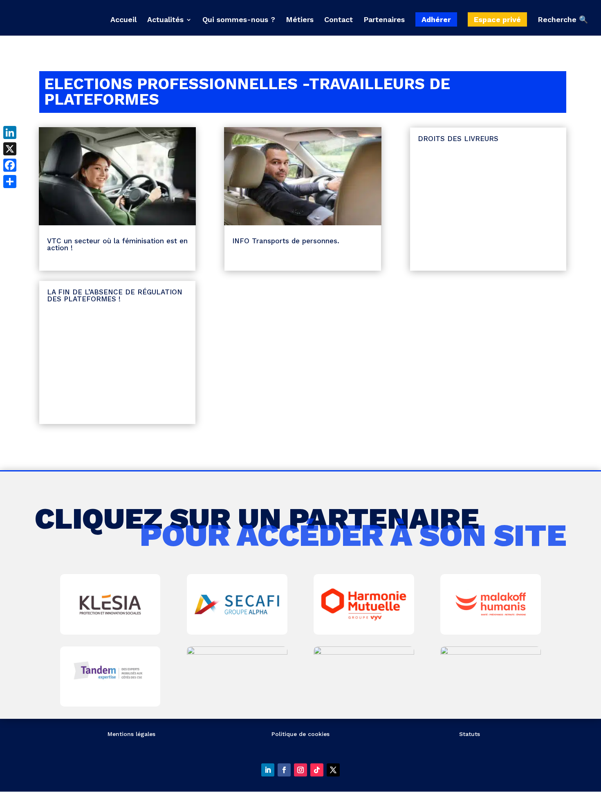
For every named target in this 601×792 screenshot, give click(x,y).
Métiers (300, 20)
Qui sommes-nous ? (238, 20)
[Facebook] (10, 165)
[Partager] (10, 181)
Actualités (165, 20)
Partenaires (384, 20)
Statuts (469, 734)
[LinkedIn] (10, 132)
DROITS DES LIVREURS (458, 139)
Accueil (123, 20)
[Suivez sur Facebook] (284, 769)
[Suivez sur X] (333, 769)
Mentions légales (131, 734)
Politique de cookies (300, 734)
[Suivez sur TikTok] (316, 769)
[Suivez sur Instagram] (300, 769)
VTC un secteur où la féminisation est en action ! (117, 244)
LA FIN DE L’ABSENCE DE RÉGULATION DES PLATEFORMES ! (114, 295)
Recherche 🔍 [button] (563, 20)
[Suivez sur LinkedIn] (267, 769)
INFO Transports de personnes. (285, 241)
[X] (10, 149)
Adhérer (436, 19)
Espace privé (497, 19)
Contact (338, 20)
